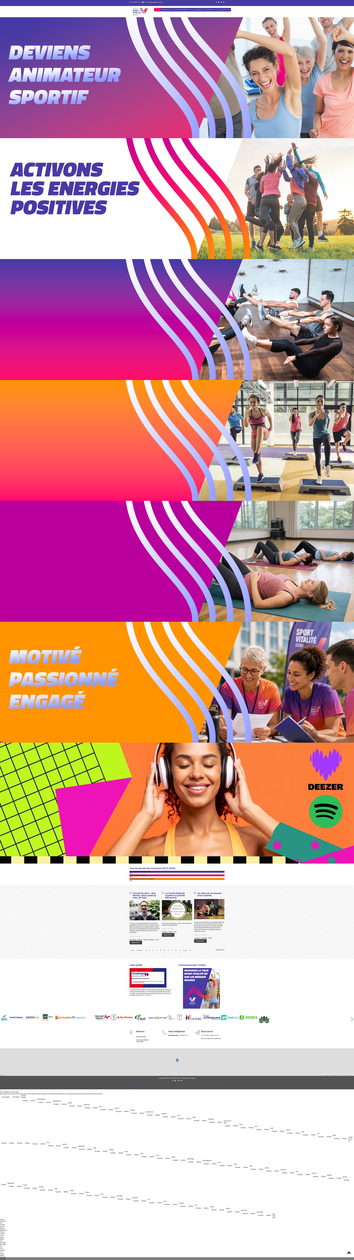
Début (132, 950)
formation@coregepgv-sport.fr (153, 2)
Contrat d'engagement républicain (200, 1084)
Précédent (140, 950)
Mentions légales (158, 1084)
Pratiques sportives (181, 10)
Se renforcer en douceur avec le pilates (209, 894)
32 (176, 950)
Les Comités (198, 10)
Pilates (210, 938)
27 (157, 950)
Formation (164, 932)
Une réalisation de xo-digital (187, 1078)
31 (172, 950)
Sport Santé (133, 939)
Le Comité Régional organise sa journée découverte (175, 895)
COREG (157, 10)
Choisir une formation (145, 1084)
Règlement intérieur (217, 1084)
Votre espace (222, 10)
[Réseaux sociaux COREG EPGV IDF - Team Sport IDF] (201, 988)
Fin (190, 950)
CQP (175, 932)
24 (145, 950)
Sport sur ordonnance (149, 939)
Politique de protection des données (179, 1084)
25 (149, 950)
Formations (165, 10)
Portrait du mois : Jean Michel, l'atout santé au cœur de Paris (144, 895)
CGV (165, 1084)
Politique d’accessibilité (135, 1087)
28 (161, 950)
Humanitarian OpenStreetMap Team (331, 1075)
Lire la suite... (135, 942)
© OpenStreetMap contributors (347, 1075)
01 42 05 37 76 (136, 2)
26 (153, 950)
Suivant (185, 950)
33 (179, 950)
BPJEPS (171, 932)
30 (168, 950)
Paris (157, 939)
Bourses (209, 10)
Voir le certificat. (146, 995)
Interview (139, 939)
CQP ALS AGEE (133, 1084)
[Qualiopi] (148, 977)
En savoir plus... (71, 29)
